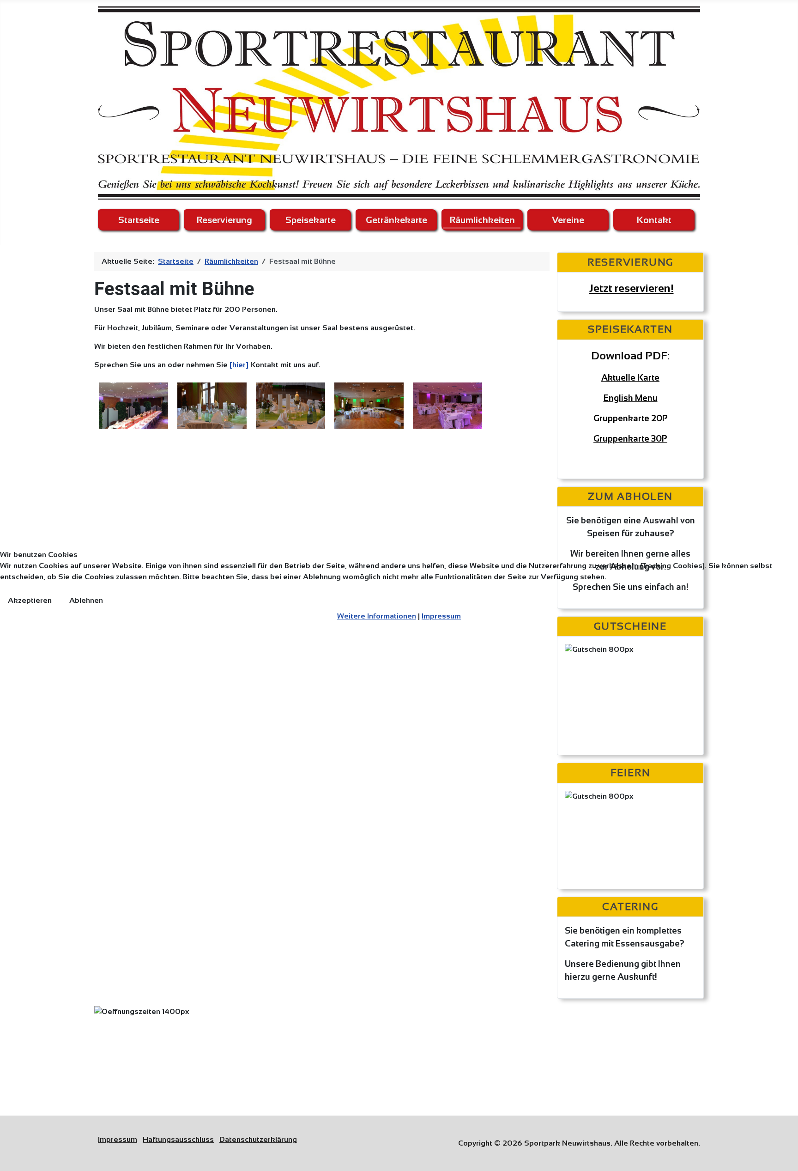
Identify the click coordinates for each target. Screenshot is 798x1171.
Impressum (441, 616)
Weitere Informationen (376, 616)
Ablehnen (86, 600)
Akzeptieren (30, 600)
